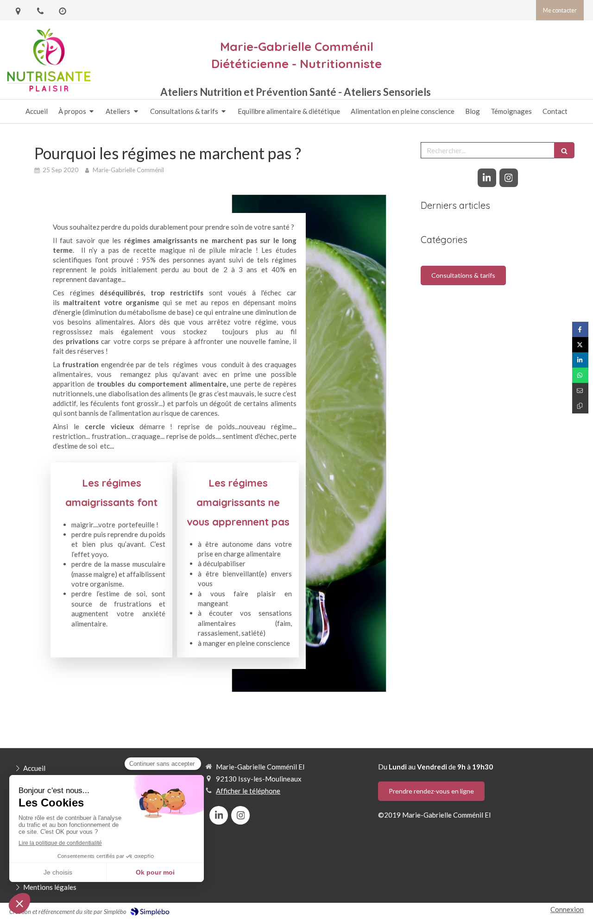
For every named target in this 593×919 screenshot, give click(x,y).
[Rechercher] (564, 150)
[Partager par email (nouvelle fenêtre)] (580, 390)
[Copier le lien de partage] (580, 405)
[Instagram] (508, 178)
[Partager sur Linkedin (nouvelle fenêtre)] (580, 360)
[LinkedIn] (487, 178)
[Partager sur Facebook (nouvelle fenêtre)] (580, 329)
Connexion (567, 909)
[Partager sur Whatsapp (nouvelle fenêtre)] (580, 375)
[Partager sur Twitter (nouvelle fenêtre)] (580, 344)
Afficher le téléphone (248, 791)
